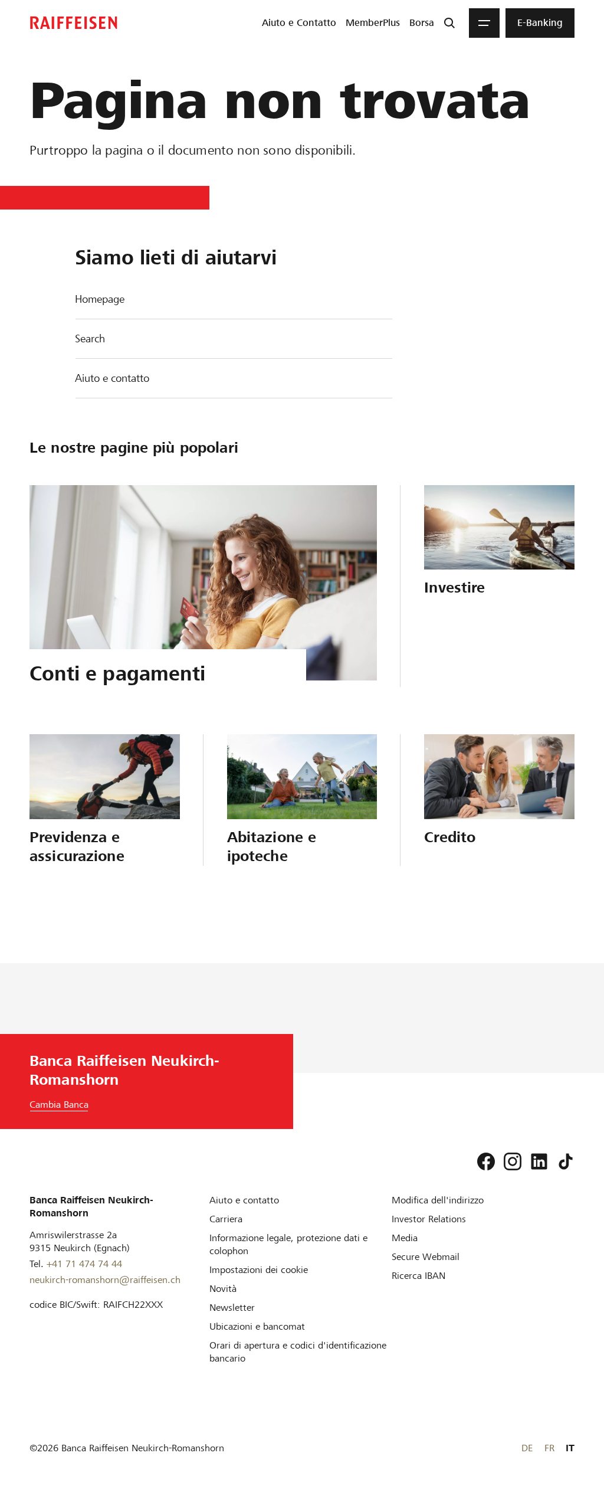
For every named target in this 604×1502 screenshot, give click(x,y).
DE (527, 1448)
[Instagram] (512, 1161)
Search (90, 338)
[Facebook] (486, 1161)
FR (549, 1448)
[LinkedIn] (539, 1161)
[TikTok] (566, 1161)
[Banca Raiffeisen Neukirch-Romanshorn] (74, 23)
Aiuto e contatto (112, 378)
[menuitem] (299, 23)
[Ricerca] (449, 23)
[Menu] (484, 23)
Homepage (99, 299)
